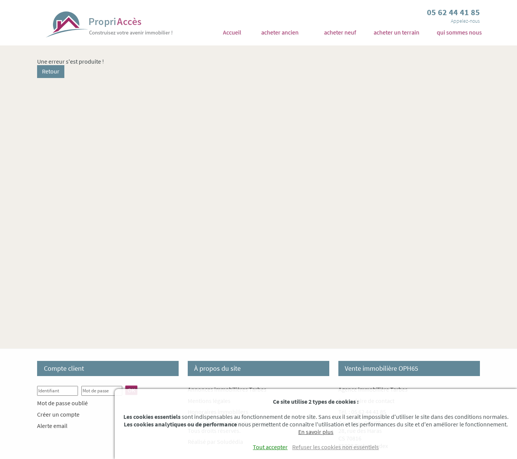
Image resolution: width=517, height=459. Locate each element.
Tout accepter (270, 447)
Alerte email (52, 425)
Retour (50, 71)
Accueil (232, 32)
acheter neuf (340, 32)
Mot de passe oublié (62, 403)
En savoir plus (315, 432)
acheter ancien (280, 32)
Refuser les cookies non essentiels (335, 447)
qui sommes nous (459, 32)
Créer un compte (58, 414)
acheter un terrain (396, 32)
